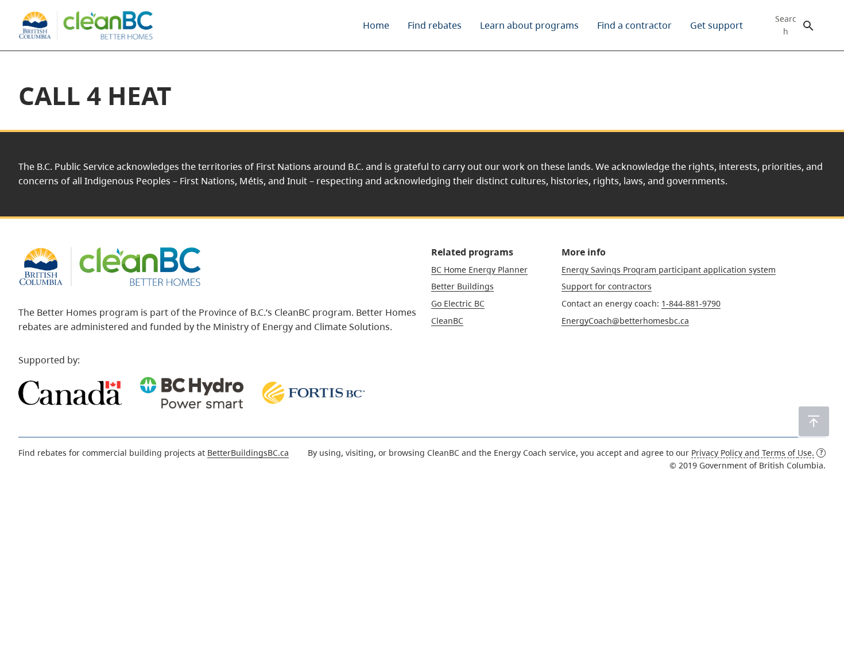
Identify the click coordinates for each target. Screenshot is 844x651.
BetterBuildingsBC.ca (248, 452)
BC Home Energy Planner (479, 269)
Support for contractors (607, 286)
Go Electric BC (458, 303)
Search (785, 25)
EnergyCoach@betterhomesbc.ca (625, 320)
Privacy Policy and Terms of (752, 452)
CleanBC (447, 320)
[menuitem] (376, 25)
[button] (813, 421)
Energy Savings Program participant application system (669, 269)
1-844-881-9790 (691, 303)
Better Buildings (462, 286)
